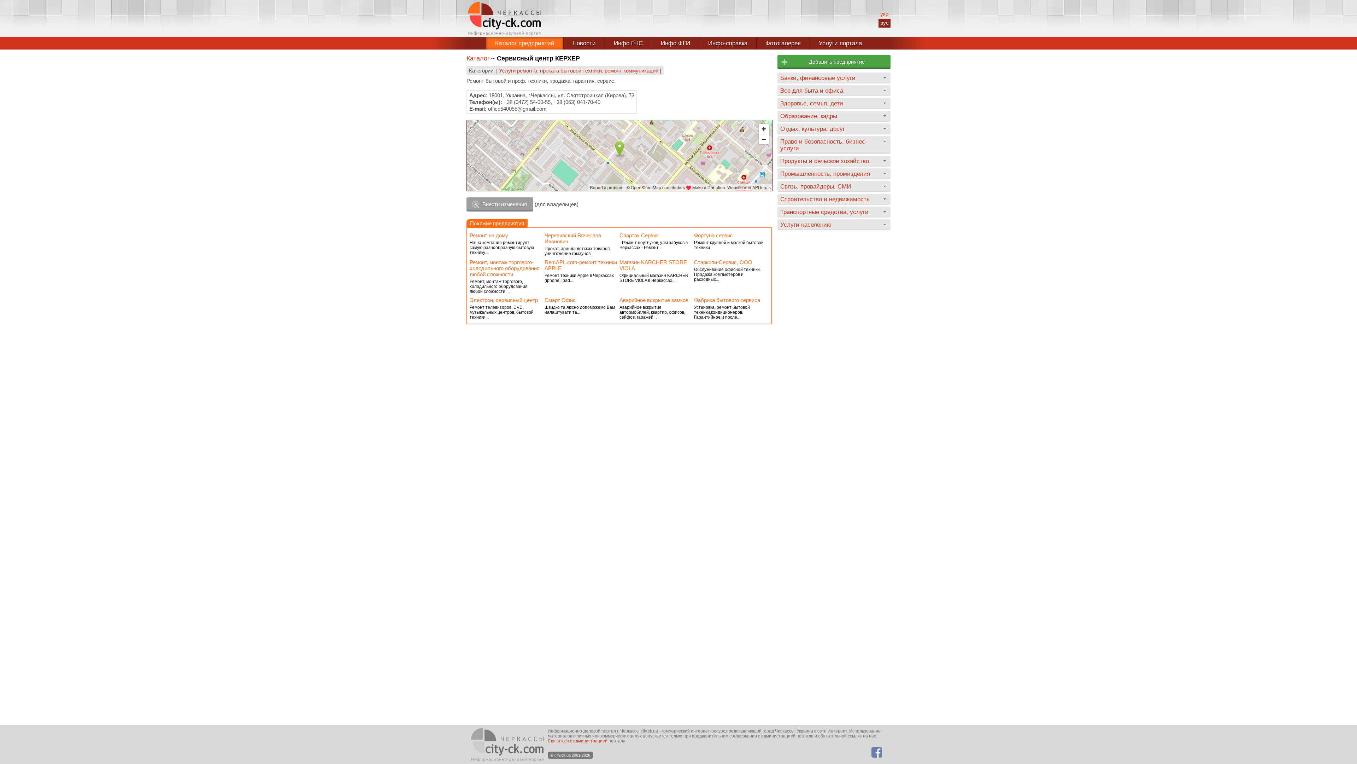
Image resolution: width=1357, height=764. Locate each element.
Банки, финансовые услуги (818, 78)
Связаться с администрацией (577, 741)
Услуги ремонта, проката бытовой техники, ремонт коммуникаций (578, 71)
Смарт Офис (560, 300)
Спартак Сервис (639, 235)
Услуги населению (806, 224)
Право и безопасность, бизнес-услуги (823, 144)
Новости (584, 43)
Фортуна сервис (713, 235)
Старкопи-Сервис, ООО (723, 262)
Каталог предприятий (524, 43)
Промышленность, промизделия (825, 173)
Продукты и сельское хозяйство (824, 161)
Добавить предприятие (837, 62)
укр (884, 14)
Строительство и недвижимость (825, 199)
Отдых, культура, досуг (812, 129)
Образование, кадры (808, 116)
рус (884, 23)
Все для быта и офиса (811, 90)
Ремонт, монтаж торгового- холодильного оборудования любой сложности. (505, 268)
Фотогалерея (783, 43)
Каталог (478, 58)
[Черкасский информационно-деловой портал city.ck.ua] (504, 18)
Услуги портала (840, 43)
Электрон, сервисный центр (504, 300)
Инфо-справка (727, 43)
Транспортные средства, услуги (824, 212)
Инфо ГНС (628, 43)
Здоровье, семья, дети (811, 103)
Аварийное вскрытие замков (653, 300)
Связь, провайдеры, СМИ (815, 186)
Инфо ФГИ (675, 43)
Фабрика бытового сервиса (727, 300)
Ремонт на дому (489, 235)
